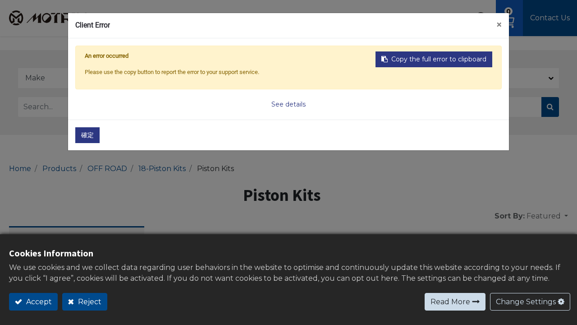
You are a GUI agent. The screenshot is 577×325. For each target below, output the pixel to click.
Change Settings (526, 301)
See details (288, 104)
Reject (88, 301)
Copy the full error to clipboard (438, 59)
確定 (87, 135)
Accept (38, 301)
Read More (450, 301)
